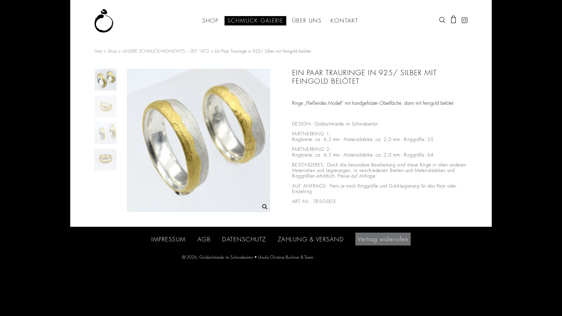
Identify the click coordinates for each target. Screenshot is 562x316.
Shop (112, 51)
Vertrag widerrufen (383, 239)
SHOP (210, 20)
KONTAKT (344, 20)
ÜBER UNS (307, 20)
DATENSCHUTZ (244, 239)
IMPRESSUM (168, 239)
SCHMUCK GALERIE (255, 20)
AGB (204, 239)
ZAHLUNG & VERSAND (311, 239)
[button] (265, 207)
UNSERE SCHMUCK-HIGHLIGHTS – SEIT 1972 (165, 51)
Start (98, 51)
